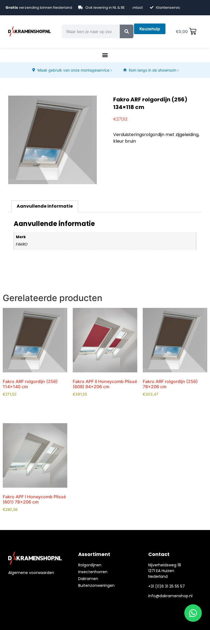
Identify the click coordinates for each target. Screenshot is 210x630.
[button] (105, 55)
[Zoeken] (126, 31)
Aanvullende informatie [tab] (45, 206)
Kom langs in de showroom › (154, 70)
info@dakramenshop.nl (170, 596)
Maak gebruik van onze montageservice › (74, 70)
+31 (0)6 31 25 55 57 (166, 586)
